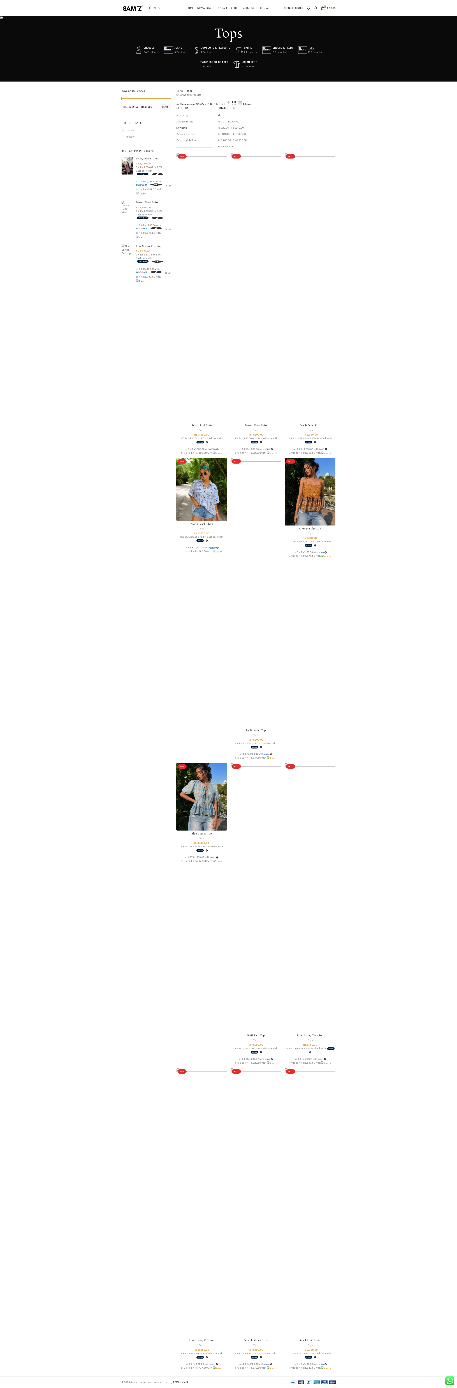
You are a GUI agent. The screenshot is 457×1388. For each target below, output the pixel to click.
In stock (130, 136)
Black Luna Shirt (310, 1340)
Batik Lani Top (256, 1035)
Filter (165, 107)
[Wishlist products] (308, 8)
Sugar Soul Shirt (201, 425)
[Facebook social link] (150, 8)
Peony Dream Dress (147, 159)
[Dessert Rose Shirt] (127, 220)
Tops (201, 430)
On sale (130, 130)
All (219, 115)
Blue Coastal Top (201, 834)
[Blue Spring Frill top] (127, 264)
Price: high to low (186, 140)
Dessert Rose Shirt (147, 202)
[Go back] (210, 34)
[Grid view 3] (234, 103)
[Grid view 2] (228, 103)
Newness (181, 127)
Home (179, 90)
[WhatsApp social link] (159, 8)
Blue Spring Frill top (148, 246)
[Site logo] (133, 7)
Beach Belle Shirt (310, 425)
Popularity (182, 115)
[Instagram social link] (154, 8)
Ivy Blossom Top (256, 730)
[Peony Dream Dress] (127, 176)
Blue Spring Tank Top (310, 1035)
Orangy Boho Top (310, 529)
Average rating (184, 121)
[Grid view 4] (240, 103)
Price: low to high (186, 134)
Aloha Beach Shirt (202, 524)
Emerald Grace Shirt (255, 1340)
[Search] (315, 8)
